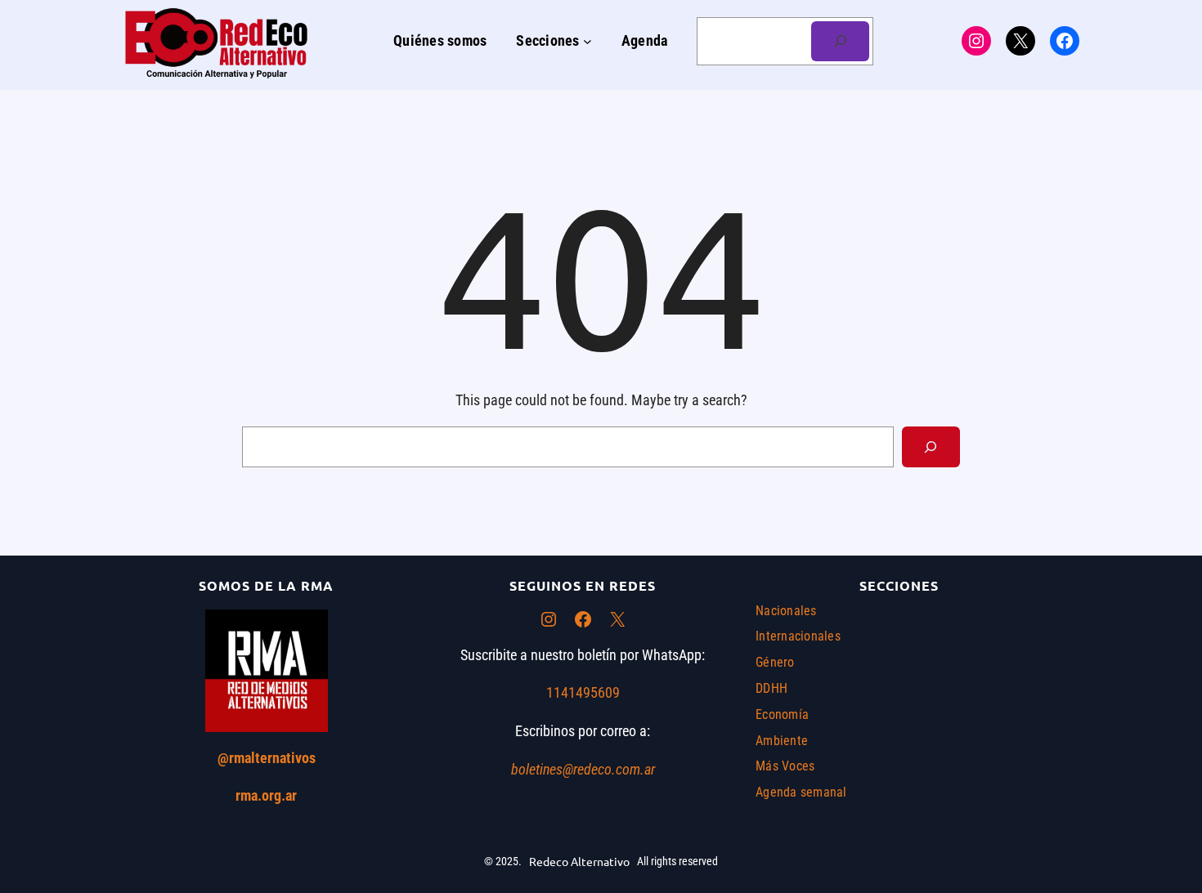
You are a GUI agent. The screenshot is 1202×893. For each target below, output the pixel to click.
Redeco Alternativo (579, 861)
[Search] (931, 446)
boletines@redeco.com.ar (583, 769)
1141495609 (583, 692)
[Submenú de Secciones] (587, 41)
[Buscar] (840, 41)
